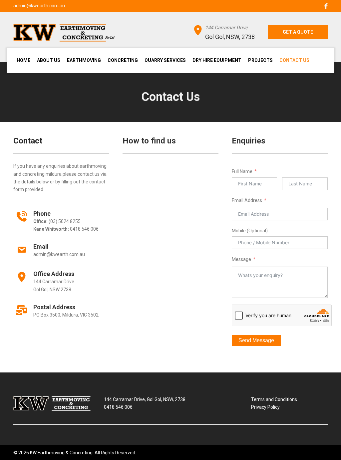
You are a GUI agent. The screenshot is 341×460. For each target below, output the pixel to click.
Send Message (256, 340)
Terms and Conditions (274, 399)
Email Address (247, 200)
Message (241, 259)
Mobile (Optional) (250, 230)
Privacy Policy (265, 407)
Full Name (242, 171)
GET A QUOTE (298, 32)
